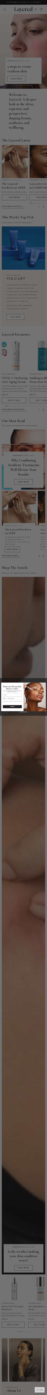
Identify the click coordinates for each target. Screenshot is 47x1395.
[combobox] (5, 698)
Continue (12, 706)
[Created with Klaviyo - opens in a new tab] (23, 711)
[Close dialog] (44, 684)
